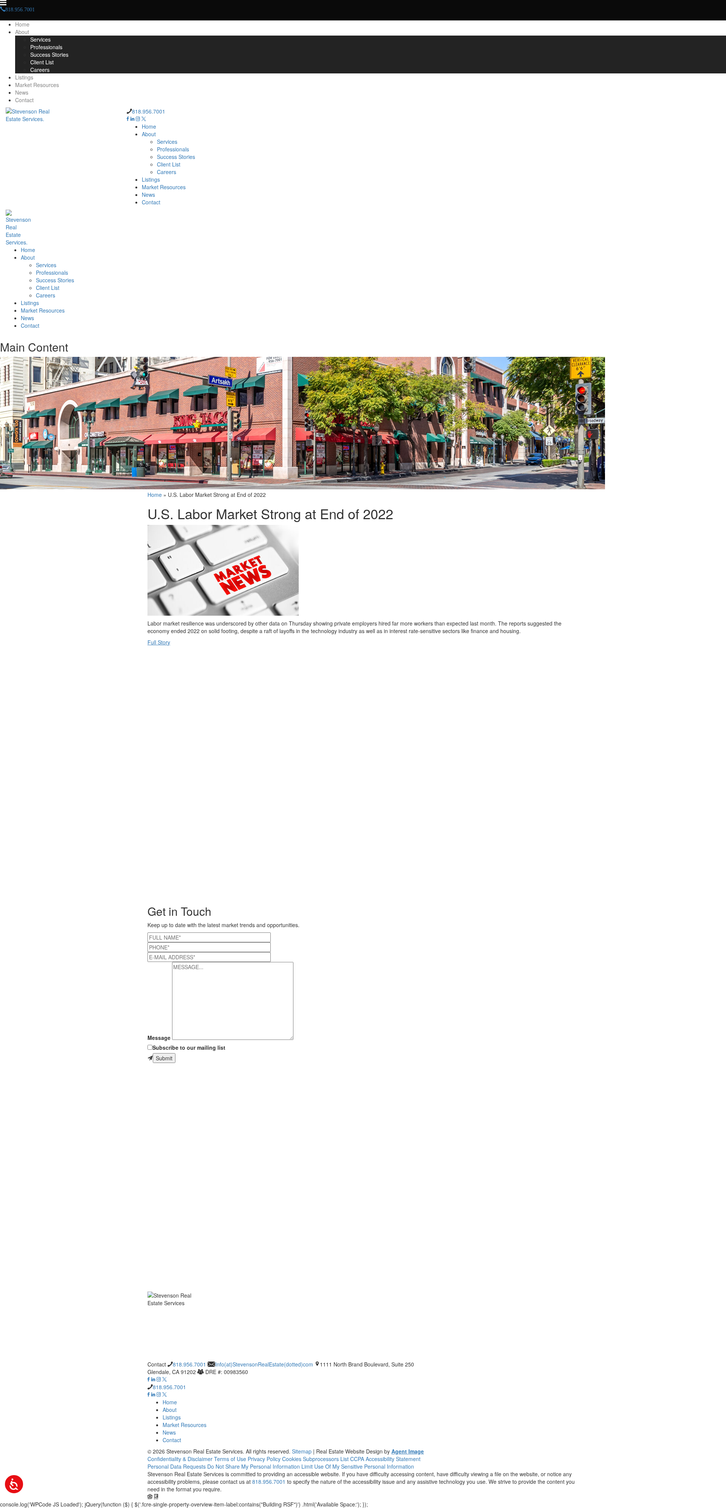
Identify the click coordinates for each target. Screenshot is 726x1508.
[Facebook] (128, 118)
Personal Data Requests (176, 1466)
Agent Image (407, 1451)
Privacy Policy (264, 1459)
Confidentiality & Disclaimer (180, 1459)
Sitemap (302, 1451)
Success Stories (49, 54)
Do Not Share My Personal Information (253, 1466)
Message (159, 1037)
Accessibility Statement (393, 1459)
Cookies (291, 1459)
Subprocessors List (326, 1459)
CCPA (357, 1459)
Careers (40, 69)
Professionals (46, 47)
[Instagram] (138, 118)
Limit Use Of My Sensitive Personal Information (357, 1466)
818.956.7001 (148, 111)
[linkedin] (132, 118)
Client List (42, 62)
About (22, 32)
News (21, 92)
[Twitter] (143, 118)
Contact (24, 100)
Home (22, 24)
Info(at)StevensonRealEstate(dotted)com (264, 1364)
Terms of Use (230, 1459)
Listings (24, 77)
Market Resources (37, 85)
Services (40, 39)
